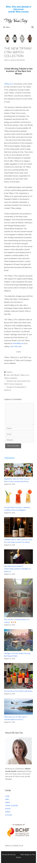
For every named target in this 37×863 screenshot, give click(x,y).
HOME (7, 796)
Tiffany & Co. (9, 84)
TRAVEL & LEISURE (11, 805)
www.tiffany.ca (17, 343)
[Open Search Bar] (32, 27)
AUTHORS (8, 815)
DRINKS (7, 812)
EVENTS (8, 809)
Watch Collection (10, 378)
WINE (7, 799)
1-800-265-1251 (15, 346)
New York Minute (12, 375)
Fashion (9, 372)
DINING (7, 802)
